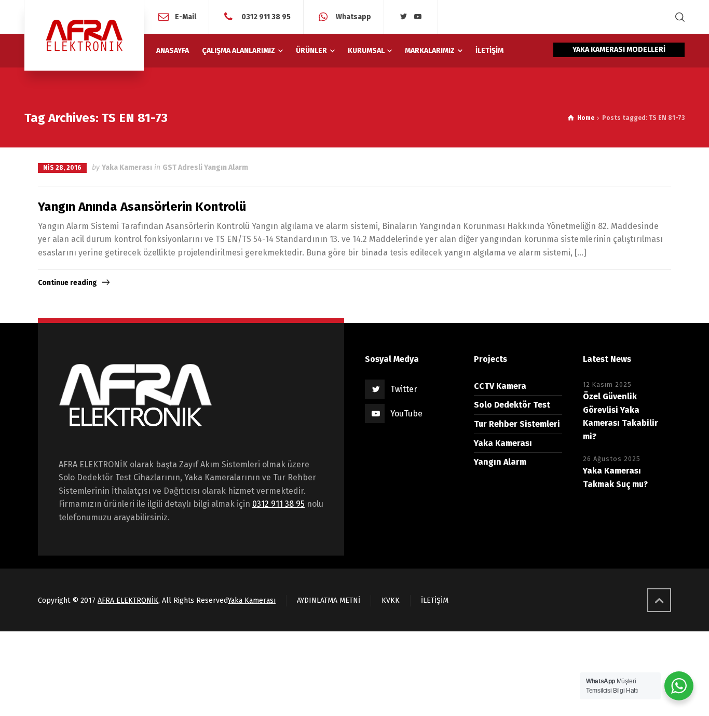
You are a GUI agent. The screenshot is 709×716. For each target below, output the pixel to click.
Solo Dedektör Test (512, 405)
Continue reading (67, 282)
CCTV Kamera (500, 386)
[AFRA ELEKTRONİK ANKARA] (84, 35)
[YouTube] (418, 16)
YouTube (406, 413)
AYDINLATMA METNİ (328, 600)
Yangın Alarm (500, 462)
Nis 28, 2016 (62, 167)
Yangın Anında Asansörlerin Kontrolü (142, 206)
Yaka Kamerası (127, 167)
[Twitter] (404, 16)
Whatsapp (352, 16)
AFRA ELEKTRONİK (128, 600)
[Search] (678, 17)
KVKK (390, 600)
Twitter (403, 389)
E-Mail (185, 16)
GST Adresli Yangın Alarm (205, 167)
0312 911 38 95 (265, 16)
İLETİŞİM (434, 600)
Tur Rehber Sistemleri (517, 424)
